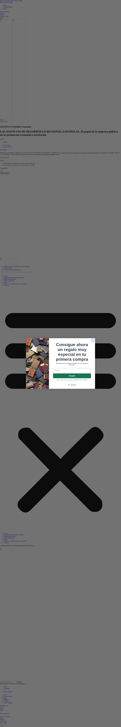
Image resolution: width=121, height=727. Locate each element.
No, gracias (72, 385)
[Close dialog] (92, 340)
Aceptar (72, 376)
